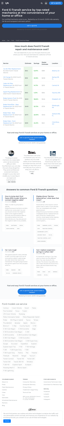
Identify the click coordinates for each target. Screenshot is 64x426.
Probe (5, 320)
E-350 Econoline (24, 338)
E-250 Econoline (8, 335)
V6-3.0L (50, 235)
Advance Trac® (41, 235)
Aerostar (17, 323)
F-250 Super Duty (16, 350)
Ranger (13, 270)
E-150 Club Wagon (9, 329)
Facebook (47, 391)
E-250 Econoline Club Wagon (27, 335)
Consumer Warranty (29, 382)
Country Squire (25, 326)
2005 (18, 228)
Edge (44, 271)
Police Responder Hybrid (31, 317)
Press (3, 384)
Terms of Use (27, 392)
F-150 (20, 347)
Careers (4, 390)
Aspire (25, 323)
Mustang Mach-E (9, 367)
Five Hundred (7, 311)
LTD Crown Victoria (9, 314)
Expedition (24, 344)
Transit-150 (20, 359)
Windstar (30, 362)
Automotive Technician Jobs (52, 382)
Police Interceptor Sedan (11, 317)
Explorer (34, 344)
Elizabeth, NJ (56, 99)
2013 (49, 271)
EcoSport (28, 364)
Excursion (14, 344)
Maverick (15, 356)
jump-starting (10, 228)
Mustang (22, 314)
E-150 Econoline (23, 329)
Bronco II (6, 326)
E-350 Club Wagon (9, 338)
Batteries (14, 225)
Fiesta (21, 225)
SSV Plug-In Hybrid (16, 320)
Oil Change (7, 77)
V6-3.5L (46, 275)
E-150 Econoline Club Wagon (12, 332)
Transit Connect (8, 359)
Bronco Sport (22, 367)
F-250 (5, 350)
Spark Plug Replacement (11, 92)
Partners (4, 403)
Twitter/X (46, 397)
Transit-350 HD (19, 362)
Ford (7, 225)
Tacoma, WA (56, 93)
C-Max (14, 326)
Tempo (36, 320)
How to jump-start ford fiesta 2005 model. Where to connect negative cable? (16, 198)
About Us (5, 382)
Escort (27, 308)
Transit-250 (31, 359)
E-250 (27, 332)
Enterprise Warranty (29, 384)
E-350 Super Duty (32, 341)
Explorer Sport (17, 364)
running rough (17, 273)
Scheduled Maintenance (9, 400)
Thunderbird (7, 323)
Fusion (56, 225)
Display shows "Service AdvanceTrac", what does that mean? (47, 198)
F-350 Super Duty (9, 353)
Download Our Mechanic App (53, 384)
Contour (6, 308)
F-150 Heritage (30, 347)
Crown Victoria (17, 308)
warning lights (47, 225)
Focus (17, 311)
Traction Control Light (44, 238)
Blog (3, 405)
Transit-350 (7, 362)
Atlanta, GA (55, 71)
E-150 (34, 326)
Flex (27, 353)
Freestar (34, 353)
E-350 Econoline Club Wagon (13, 341)
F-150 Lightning (8, 370)
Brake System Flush (10, 98)
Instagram (47, 399)
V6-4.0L (8, 273)
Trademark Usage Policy (30, 390)
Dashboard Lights (42, 231)
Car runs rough (11, 250)
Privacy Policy (27, 387)
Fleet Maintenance (8, 387)
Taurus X (32, 356)
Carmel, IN (55, 85)
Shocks (39, 275)
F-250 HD (6, 364)
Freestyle (6, 356)
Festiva (20, 353)
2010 (38, 228)
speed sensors (41, 241)
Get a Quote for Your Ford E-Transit (32, 138)
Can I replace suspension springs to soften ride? (45, 251)
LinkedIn (46, 394)
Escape (5, 344)
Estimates (5, 397)
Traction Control (47, 228)
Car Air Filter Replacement (12, 69)
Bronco (33, 323)
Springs (55, 271)
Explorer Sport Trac (9, 347)
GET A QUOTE (56, 3)
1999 (19, 270)
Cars (3, 395)
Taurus (28, 320)
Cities (3, 392)
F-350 (27, 350)
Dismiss (7, 421)
